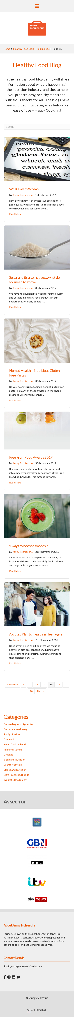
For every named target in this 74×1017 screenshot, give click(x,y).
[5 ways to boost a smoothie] (37, 515)
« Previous (12, 684)
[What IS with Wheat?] (37, 158)
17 (65, 684)
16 (58, 684)
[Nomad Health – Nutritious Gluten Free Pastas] (37, 340)
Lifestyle (8, 754)
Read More (15, 214)
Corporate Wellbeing (15, 729)
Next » (40, 691)
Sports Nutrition (13, 764)
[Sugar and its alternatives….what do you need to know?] (37, 247)
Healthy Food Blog (23, 48)
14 (43, 684)
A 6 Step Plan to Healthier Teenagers (35, 634)
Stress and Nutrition (15, 769)
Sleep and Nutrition (14, 759)
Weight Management (15, 779)
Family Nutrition (12, 734)
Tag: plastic (43, 48)
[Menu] (37, 6)
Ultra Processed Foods (16, 774)
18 (31, 691)
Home (7, 48)
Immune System (13, 749)
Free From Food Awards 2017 (30, 457)
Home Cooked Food (15, 744)
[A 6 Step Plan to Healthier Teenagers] (37, 603)
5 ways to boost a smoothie (28, 546)
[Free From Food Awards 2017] (37, 430)
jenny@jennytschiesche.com (27, 966)
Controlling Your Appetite (18, 724)
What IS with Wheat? (24, 189)
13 (36, 684)
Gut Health (10, 739)
